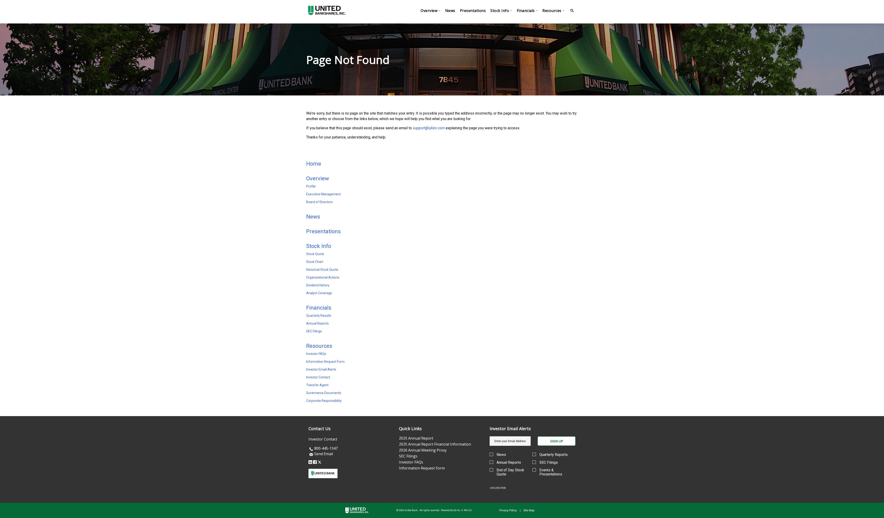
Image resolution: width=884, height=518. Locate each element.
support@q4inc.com (429, 128)
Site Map (528, 510)
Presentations (323, 231)
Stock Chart (314, 262)
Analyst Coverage (319, 293)
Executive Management (323, 194)
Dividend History (317, 285)
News (313, 216)
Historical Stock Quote (322, 269)
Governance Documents (323, 393)
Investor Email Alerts (321, 369)
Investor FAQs (316, 354)
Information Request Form (325, 361)
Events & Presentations (550, 472)
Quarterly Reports (553, 455)
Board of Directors (319, 202)
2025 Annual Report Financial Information (435, 444)
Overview (317, 178)
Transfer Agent (317, 385)
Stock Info (318, 246)
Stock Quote (315, 254)
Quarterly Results (318, 315)
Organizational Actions (322, 277)
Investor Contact (318, 377)
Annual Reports (317, 323)
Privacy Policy (508, 510)
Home (313, 164)
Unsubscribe (498, 487)
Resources (319, 346)
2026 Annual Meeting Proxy (423, 450)
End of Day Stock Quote (510, 472)
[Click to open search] (572, 10)
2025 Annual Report (416, 438)
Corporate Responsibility (324, 401)
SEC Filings (314, 331)
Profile (311, 186)
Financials (318, 308)
